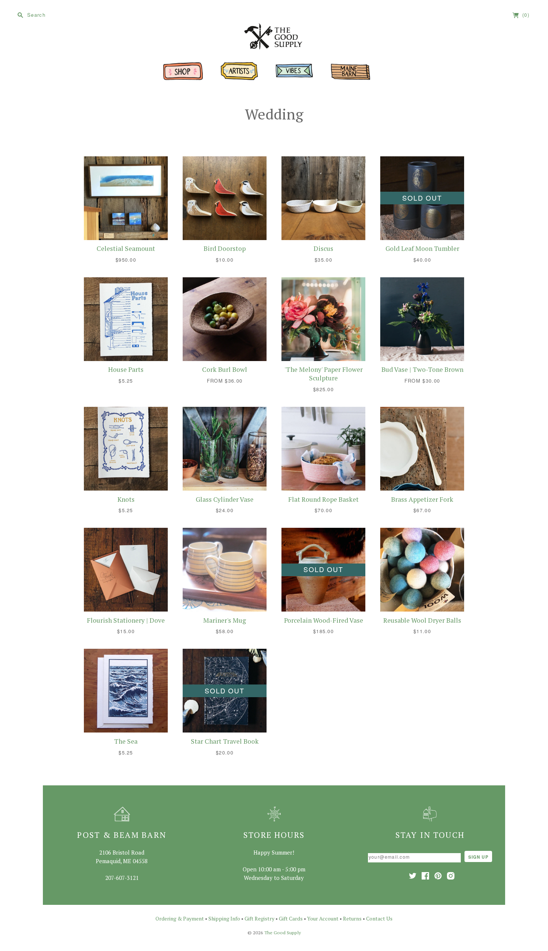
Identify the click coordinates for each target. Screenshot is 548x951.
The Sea (126, 741)
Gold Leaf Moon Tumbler (422, 248)
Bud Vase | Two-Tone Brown (422, 369)
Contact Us (379, 918)
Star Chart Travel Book (225, 741)
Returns (352, 918)
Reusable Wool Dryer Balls (422, 620)
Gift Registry (259, 918)
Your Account (322, 918)
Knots (126, 499)
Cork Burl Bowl (224, 369)
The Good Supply (282, 932)
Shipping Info (224, 918)
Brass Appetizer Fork (422, 499)
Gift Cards (291, 918)
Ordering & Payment (179, 918)
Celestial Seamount (126, 248)
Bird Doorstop (225, 248)
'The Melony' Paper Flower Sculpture (323, 373)
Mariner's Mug (224, 620)
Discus (323, 248)
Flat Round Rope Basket (323, 499)
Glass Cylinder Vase (224, 499)
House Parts (126, 369)
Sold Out (422, 197)
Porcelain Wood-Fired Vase (323, 620)
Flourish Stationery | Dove (126, 620)
